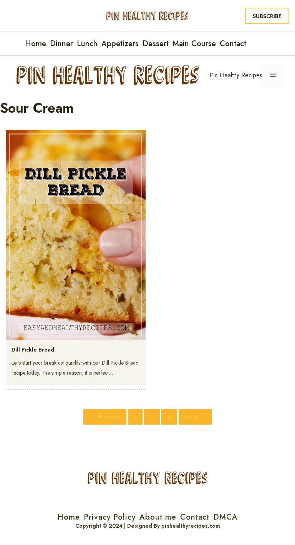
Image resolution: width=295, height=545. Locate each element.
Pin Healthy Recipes (236, 75)
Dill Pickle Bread (33, 349)
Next (191, 416)
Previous (109, 416)
